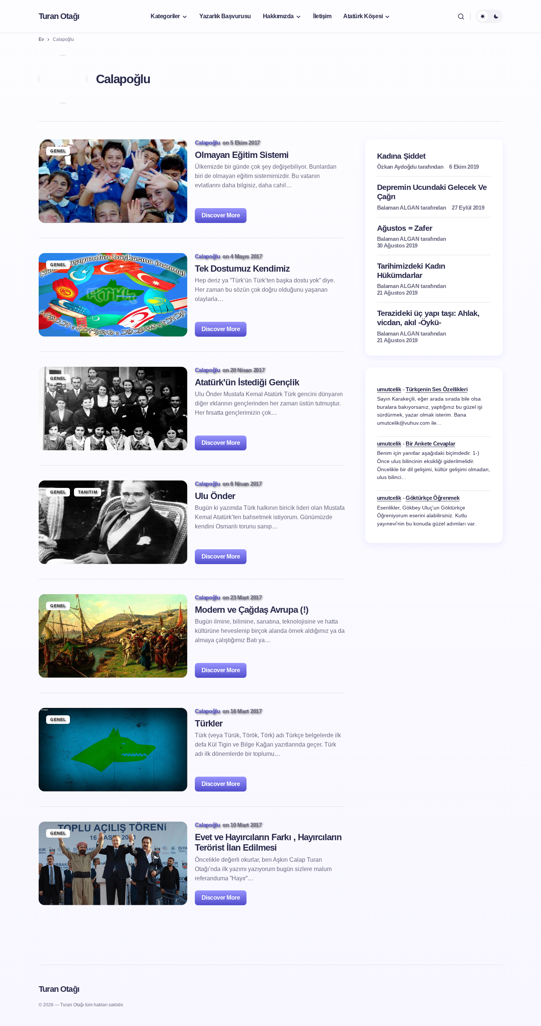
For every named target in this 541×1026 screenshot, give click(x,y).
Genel (58, 151)
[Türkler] (113, 750)
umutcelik (389, 389)
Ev (41, 39)
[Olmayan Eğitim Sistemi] (113, 181)
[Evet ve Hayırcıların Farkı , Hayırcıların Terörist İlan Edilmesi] (113, 863)
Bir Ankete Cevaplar (430, 443)
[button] (461, 16)
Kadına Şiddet (401, 156)
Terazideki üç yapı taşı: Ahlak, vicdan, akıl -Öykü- (428, 318)
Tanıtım (87, 492)
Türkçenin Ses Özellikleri (437, 389)
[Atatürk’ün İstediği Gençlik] (113, 408)
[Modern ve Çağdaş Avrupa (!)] (113, 636)
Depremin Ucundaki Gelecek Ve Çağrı (432, 192)
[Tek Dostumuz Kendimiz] (113, 295)
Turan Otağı (59, 16)
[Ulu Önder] (113, 522)
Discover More (221, 215)
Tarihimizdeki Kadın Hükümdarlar (411, 270)
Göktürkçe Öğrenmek (433, 498)
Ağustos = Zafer (404, 227)
